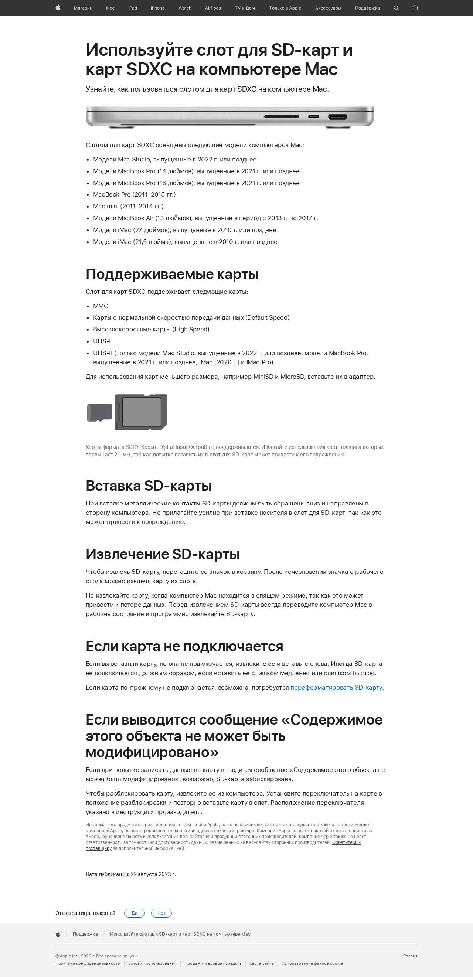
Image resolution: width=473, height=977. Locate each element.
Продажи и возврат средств (213, 963)
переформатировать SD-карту (336, 687)
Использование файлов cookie (312, 963)
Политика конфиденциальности (87, 963)
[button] (396, 8)
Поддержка (85, 934)
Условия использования (152, 963)
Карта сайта (261, 963)
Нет (161, 913)
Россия (410, 956)
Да (134, 913)
